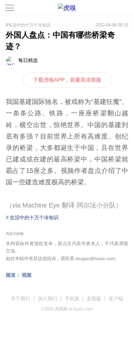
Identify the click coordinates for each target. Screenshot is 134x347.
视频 (27, 275)
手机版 (72, 298)
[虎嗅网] (67, 8)
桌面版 (94, 298)
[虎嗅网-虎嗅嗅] (112, 8)
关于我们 (20, 298)
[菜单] (9, 8)
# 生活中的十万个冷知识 (32, 217)
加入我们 (47, 298)
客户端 (116, 298)
